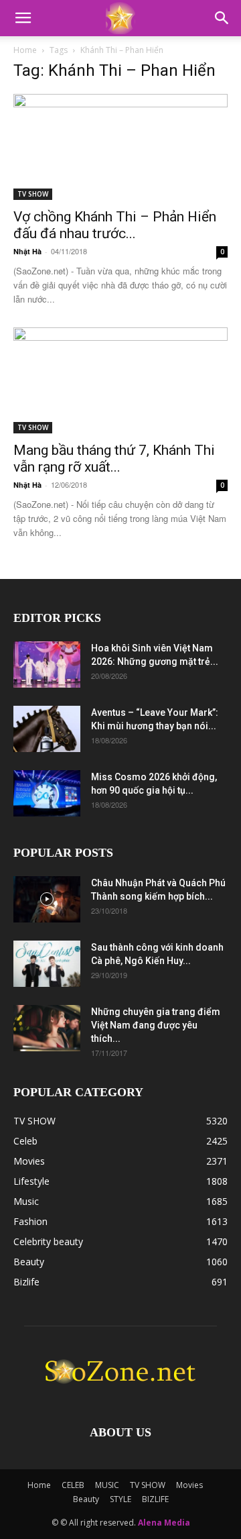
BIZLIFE (155, 1499)
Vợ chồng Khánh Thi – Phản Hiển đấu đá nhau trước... (114, 225)
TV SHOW (32, 194)
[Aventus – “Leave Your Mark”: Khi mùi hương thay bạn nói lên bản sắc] (46, 729)
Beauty (86, 1499)
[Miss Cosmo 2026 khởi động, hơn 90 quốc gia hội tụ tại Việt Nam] (46, 793)
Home (25, 50)
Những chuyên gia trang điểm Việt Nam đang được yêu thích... (155, 1025)
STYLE (120, 1499)
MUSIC (107, 1485)
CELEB (73, 1485)
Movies (189, 1485)
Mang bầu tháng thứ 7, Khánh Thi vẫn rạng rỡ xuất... (114, 458)
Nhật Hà (27, 251)
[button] (22, 18)
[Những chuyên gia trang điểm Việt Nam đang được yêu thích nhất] (46, 1028)
